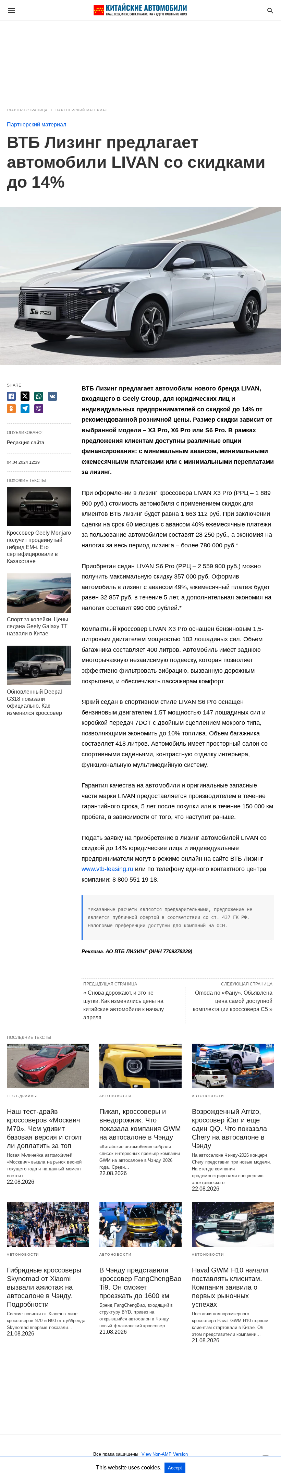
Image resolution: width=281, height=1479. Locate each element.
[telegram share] (25, 408)
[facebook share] (11, 396)
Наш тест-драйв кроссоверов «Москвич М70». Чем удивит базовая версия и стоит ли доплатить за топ (44, 1128)
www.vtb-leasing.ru (107, 869)
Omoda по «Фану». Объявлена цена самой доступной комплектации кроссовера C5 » (232, 1001)
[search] (270, 10)
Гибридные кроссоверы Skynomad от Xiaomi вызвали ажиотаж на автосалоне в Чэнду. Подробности (44, 1287)
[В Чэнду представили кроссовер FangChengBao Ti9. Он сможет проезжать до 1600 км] (140, 1224)
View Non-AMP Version (165, 1454)
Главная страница (27, 110)
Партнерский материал (82, 110)
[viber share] (38, 408)
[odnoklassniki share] (11, 408)
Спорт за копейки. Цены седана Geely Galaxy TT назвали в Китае (37, 627)
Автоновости (115, 1096)
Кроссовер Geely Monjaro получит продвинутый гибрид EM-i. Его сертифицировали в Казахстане (39, 547)
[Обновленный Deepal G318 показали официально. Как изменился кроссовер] (39, 665)
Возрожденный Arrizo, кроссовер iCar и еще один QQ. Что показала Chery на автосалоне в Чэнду (229, 1128)
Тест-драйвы (22, 1096)
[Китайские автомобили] (140, 10)
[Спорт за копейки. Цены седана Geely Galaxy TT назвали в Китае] (39, 593)
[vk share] (52, 396)
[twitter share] (25, 396)
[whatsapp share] (38, 396)
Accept (175, 1467)
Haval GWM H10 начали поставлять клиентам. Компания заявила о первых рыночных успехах (230, 1287)
